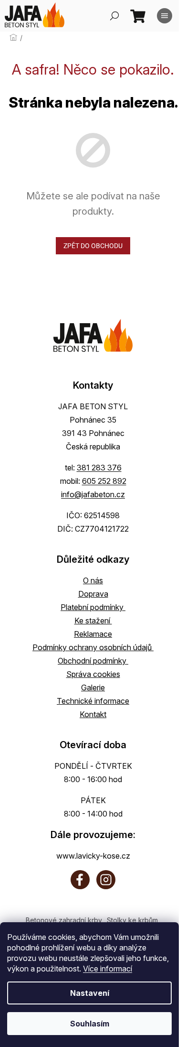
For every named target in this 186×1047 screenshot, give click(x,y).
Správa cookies (93, 674)
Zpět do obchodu (93, 246)
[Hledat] (114, 15)
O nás (93, 580)
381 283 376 (99, 467)
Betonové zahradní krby (64, 920)
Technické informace (93, 701)
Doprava (93, 594)
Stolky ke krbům (132, 920)
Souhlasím (89, 1023)
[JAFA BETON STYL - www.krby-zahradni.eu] (93, 335)
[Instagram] (105, 879)
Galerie (93, 687)
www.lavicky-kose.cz (93, 856)
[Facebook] (80, 879)
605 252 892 (104, 481)
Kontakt (93, 714)
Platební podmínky (93, 607)
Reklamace (93, 634)
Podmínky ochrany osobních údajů (93, 647)
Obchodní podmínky (93, 660)
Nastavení (89, 993)
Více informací (107, 968)
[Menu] (164, 15)
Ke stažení (93, 620)
